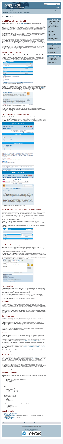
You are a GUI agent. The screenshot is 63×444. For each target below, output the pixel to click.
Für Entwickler (52, 37)
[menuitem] (11, 10)
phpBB (27, 426)
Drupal (32, 358)
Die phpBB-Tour (52, 45)
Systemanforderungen (53, 38)
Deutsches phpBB (52, 58)
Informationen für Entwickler (52, 50)
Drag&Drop (34, 255)
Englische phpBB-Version (9, 415)
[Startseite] (14, 5)
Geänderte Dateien (53, 59)
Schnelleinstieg (52, 61)
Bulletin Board (23, 23)
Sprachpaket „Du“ (52, 62)
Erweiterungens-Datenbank (10, 417)
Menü (57, 7)
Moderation (51, 32)
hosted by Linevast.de (31, 430)
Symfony (37, 357)
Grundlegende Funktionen (54, 23)
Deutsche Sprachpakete (9, 414)
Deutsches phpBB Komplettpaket (11, 413)
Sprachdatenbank (6, 351)
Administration (52, 31)
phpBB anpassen (52, 48)
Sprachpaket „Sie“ (52, 63)
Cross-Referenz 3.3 (53, 52)
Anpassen (51, 35)
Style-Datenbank (7, 418)
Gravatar (42, 87)
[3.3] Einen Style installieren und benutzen (31, 340)
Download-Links (52, 39)
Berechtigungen (52, 34)
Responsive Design (53, 25)
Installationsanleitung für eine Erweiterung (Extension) (34, 346)
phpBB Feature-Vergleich (54, 47)
